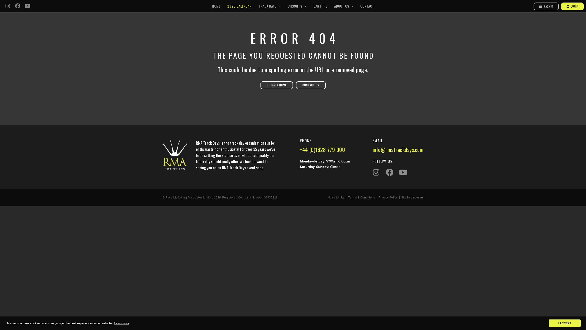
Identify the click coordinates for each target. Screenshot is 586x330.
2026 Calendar (239, 5)
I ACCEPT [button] (564, 323)
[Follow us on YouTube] (27, 6)
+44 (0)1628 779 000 (322, 149)
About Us (341, 5)
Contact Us (310, 85)
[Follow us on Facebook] (18, 6)
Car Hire (320, 5)
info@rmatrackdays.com (398, 149)
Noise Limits (336, 197)
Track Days (267, 5)
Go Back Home (277, 85)
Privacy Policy (388, 197)
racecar (417, 197)
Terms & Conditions (361, 197)
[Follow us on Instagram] (8, 6)
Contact (367, 5)
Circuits (295, 5)
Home (216, 5)
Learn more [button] (121, 323)
